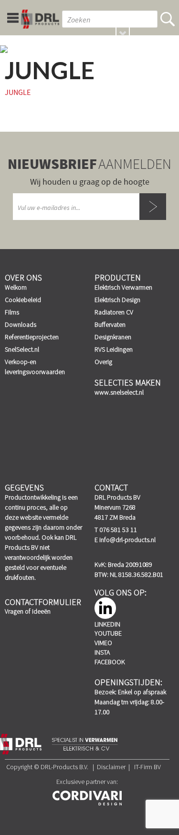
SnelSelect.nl (22, 349)
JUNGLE (18, 92)
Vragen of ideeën (28, 611)
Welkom (16, 287)
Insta (102, 652)
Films (12, 312)
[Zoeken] (167, 19)
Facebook (110, 662)
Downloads (20, 324)
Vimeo (103, 642)
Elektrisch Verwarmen (123, 287)
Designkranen (113, 337)
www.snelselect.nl (119, 392)
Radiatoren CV (114, 312)
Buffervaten (110, 324)
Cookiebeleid (23, 299)
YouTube (108, 633)
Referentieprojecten (32, 337)
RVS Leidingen (114, 349)
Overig (103, 361)
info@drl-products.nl (127, 539)
